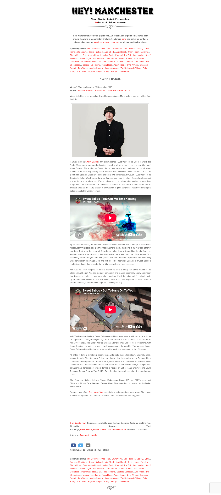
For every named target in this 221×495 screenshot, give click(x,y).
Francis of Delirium (78, 52)
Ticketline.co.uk (119, 429)
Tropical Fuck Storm (91, 65)
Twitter (112, 22)
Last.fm (94, 435)
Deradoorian (111, 58)
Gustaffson (74, 62)
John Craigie (85, 58)
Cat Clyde (81, 71)
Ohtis (147, 49)
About (93, 19)
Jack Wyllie (83, 68)
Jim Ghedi (109, 52)
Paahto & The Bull (123, 55)
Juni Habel (121, 52)
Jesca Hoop (107, 65)
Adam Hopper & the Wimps (126, 65)
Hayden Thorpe (95, 71)
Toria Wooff (139, 58)
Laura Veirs (117, 49)
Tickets (101, 19)
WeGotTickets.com (102, 429)
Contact (110, 19)
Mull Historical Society (133, 49)
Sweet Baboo (110, 79)
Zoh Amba (139, 62)
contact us (114, 42)
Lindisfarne (124, 71)
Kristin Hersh (133, 52)
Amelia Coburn (96, 68)
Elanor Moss (75, 55)
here (124, 39)
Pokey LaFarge (110, 71)
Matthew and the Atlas (91, 62)
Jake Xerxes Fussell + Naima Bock (98, 55)
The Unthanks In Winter (131, 68)
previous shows (101, 42)
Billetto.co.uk (86, 429)
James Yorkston (112, 68)
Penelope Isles (125, 58)
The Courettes (93, 49)
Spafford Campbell (125, 62)
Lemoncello (138, 55)
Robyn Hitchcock (95, 52)
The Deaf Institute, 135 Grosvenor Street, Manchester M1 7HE (104, 90)
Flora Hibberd (109, 62)
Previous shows (122, 19)
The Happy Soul (96, 392)
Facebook (102, 22)
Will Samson (98, 58)
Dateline (144, 52)
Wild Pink (105, 49)
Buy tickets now (78, 423)
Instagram (121, 22)
